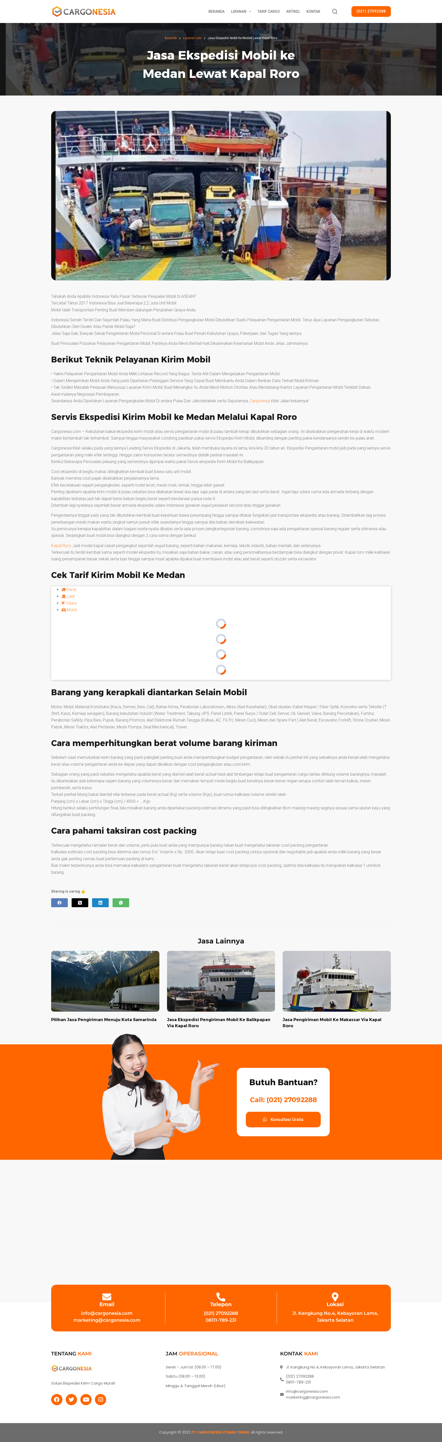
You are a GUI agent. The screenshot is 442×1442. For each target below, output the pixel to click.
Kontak (313, 11)
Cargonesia (260, 400)
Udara (70, 603)
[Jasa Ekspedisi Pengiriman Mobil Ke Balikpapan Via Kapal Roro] (221, 981)
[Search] (334, 11)
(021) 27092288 (371, 11)
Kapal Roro (61, 545)
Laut (70, 596)
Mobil (71, 609)
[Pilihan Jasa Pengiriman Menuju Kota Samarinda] (105, 981)
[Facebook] (59, 902)
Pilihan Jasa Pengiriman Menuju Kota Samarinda (104, 1019)
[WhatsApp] (121, 902)
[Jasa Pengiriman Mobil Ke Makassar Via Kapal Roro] (337, 981)
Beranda (216, 11)
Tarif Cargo (269, 11)
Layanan (238, 11)
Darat (70, 589)
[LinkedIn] (100, 902)
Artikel (293, 11)
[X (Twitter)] (80, 902)
